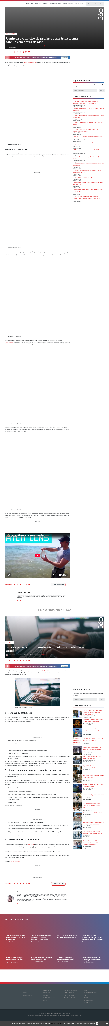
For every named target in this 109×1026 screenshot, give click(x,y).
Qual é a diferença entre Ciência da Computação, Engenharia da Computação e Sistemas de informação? (93, 842)
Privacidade (88, 1002)
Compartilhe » (8, 52)
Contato (86, 995)
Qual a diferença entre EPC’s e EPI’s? (83, 177)
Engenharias (29, 3)
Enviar (101, 90)
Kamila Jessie (22, 892)
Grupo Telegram (69, 995)
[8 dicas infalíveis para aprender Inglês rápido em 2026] (41, 950)
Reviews (70, 3)
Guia (81, 3)
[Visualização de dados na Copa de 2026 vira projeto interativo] (77, 788)
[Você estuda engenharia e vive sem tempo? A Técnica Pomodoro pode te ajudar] (77, 807)
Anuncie (86, 997)
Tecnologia (38, 3)
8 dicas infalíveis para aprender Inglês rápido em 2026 (41, 958)
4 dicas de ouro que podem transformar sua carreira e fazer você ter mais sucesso (14, 959)
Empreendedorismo (55, 3)
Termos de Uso (88, 1000)
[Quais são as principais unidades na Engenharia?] (67, 950)
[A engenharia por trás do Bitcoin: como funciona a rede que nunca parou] (77, 723)
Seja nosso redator (70, 997)
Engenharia (47, 990)
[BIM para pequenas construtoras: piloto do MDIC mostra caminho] (77, 779)
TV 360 (24, 990)
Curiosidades (10, 33)
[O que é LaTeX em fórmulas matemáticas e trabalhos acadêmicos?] (77, 769)
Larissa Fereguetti (23, 592)
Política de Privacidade (56, 1023)
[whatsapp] (20, 52)
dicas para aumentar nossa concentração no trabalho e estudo (40, 671)
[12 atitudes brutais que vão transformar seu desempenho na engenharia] (92, 950)
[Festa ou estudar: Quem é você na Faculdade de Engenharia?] (67, 929)
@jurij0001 (58, 154)
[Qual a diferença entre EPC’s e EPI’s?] (77, 816)
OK (97, 1023)
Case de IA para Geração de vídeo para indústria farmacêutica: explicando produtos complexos (93, 712)
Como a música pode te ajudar (32, 835)
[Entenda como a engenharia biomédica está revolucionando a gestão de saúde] (77, 835)
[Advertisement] (37, 166)
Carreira (45, 3)
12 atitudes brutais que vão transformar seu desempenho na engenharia (91, 959)
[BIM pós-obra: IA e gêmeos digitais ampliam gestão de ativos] (77, 760)
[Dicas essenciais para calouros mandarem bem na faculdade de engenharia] (77, 797)
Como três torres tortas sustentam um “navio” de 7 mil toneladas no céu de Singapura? (92, 749)
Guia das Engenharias (70, 990)
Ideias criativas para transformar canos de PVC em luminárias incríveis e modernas (92, 937)
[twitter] (17, 52)
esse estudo (31, 844)
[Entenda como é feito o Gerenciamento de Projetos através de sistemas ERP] (77, 826)
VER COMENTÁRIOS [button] (58, 584)
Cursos (77, 3)
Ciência (64, 3)
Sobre (86, 990)
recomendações (56, 835)
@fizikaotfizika (9, 342)
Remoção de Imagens (90, 992)
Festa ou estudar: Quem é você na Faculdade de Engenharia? (67, 936)
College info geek (15, 861)
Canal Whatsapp (69, 992)
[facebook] (14, 52)
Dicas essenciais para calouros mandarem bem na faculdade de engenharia (15, 937)
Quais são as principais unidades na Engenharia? (65, 958)
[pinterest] (29, 52)
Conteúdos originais (29, 995)
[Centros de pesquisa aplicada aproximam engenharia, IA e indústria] (77, 741)
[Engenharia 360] (15, 4)
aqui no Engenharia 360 (30, 62)
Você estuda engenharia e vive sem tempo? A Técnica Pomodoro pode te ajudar (92, 805)
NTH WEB (78, 1015)
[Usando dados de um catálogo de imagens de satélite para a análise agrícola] (77, 732)
